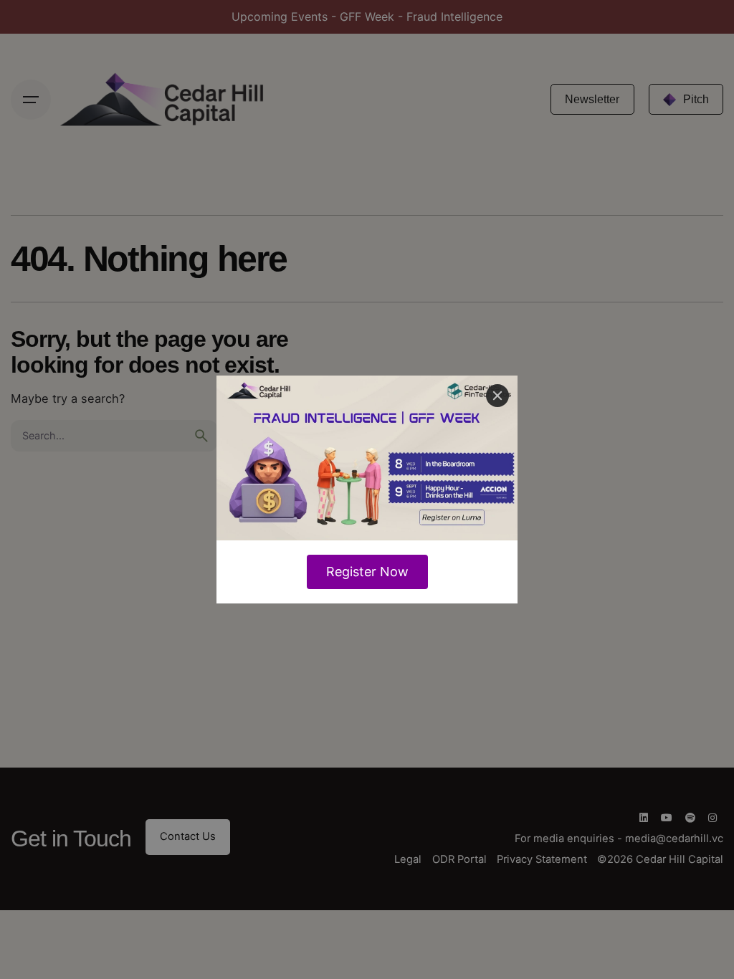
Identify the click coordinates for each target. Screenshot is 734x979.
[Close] (497, 395)
